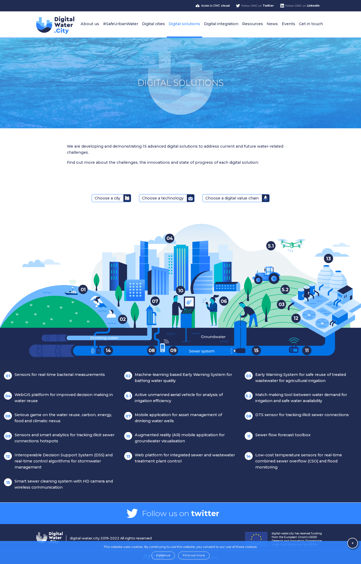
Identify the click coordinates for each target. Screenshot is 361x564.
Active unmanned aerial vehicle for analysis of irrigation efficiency (174, 397)
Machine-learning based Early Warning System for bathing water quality (179, 377)
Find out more (194, 555)
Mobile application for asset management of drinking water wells (174, 417)
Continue (163, 555)
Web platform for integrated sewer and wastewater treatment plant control (180, 458)
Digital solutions (184, 23)
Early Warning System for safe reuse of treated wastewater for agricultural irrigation (296, 377)
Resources (252, 23)
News (272, 23)
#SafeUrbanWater (120, 23)
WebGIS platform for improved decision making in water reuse (59, 397)
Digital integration (221, 23)
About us (90, 23)
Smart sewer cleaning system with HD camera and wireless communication (59, 484)
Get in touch (311, 23)
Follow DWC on (257, 5)
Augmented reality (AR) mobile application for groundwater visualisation (175, 438)
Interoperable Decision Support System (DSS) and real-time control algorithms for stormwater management (59, 461)
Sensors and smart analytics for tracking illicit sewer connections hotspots (59, 438)
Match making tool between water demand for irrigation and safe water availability (296, 397)
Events (288, 23)
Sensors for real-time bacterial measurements (55, 375)
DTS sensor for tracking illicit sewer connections (297, 415)
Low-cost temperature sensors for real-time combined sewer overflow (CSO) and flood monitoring (294, 461)
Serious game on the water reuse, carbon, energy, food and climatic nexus (58, 417)
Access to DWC (215, 5)
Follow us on (180, 513)
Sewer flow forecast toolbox (279, 436)
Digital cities (153, 23)
